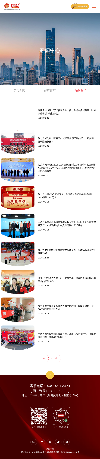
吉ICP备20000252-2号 (70, 452)
